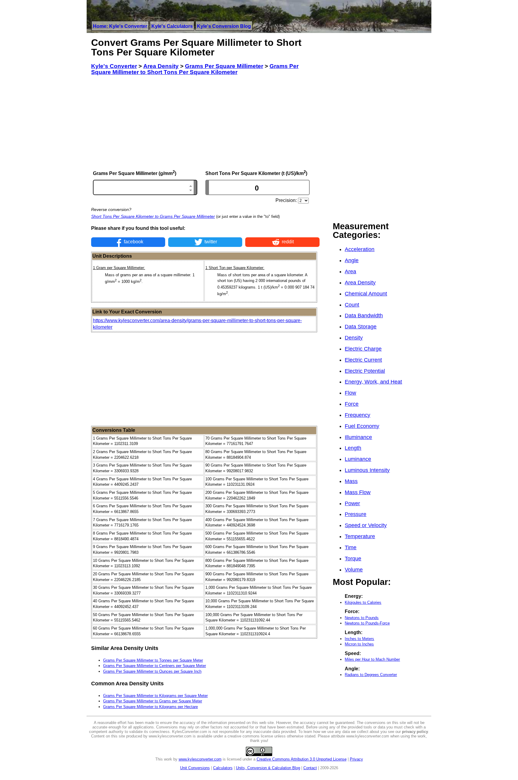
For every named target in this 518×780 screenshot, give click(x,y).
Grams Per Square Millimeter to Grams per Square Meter (152, 701)
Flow (350, 393)
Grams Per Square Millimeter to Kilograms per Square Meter (155, 695)
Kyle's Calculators (172, 26)
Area (350, 271)
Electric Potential (365, 371)
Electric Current (363, 360)
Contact (310, 768)
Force (352, 404)
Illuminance (358, 437)
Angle (352, 260)
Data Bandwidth (364, 316)
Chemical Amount (366, 294)
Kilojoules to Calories (363, 602)
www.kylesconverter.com (200, 759)
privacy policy (415, 731)
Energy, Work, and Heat (373, 382)
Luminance (358, 459)
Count (352, 305)
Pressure (355, 514)
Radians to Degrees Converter (371, 674)
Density (354, 338)
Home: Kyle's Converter (120, 26)
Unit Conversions (195, 768)
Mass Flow (358, 492)
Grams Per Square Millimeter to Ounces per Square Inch (152, 671)
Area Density (360, 283)
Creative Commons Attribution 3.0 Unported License (302, 759)
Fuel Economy (362, 426)
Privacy (356, 759)
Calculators (223, 768)
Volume (354, 570)
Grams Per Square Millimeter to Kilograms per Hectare (150, 706)
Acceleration (359, 249)
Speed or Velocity (366, 525)
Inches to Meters (359, 638)
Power (352, 503)
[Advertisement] (205, 123)
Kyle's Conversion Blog (224, 26)
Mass (351, 481)
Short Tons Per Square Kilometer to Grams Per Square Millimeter (153, 216)
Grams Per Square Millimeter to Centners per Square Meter (154, 665)
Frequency (357, 415)
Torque (353, 559)
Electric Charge (363, 349)
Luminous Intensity (367, 470)
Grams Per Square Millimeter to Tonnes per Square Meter (153, 660)
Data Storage (361, 327)
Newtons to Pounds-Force (367, 623)
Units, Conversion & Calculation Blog (268, 768)
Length (353, 448)
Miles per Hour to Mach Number (372, 659)
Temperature (360, 536)
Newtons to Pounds (362, 617)
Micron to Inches (359, 644)
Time (350, 547)
